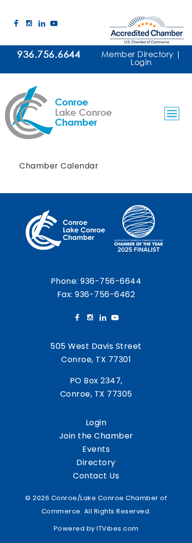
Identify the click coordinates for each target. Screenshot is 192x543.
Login (141, 62)
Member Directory (137, 54)
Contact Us (96, 475)
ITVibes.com (117, 528)
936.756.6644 (48, 54)
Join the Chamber (96, 435)
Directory (96, 462)
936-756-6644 (110, 281)
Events (96, 449)
